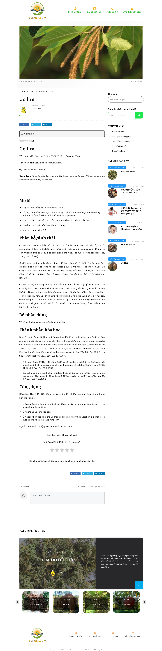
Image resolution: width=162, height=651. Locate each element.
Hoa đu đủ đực (128, 171)
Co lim (27, 98)
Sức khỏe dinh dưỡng (121, 141)
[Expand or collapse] (101, 133)
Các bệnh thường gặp (121, 136)
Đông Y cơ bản (118, 151)
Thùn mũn (96, 602)
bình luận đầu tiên (97, 487)
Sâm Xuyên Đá (128, 244)
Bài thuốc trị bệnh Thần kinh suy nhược (131, 227)
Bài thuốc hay (118, 131)
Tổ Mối (124, 262)
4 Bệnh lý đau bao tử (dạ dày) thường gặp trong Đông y (131, 211)
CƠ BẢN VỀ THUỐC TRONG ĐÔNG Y (130, 191)
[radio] (52, 451)
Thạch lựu (126, 602)
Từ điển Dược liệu (119, 146)
